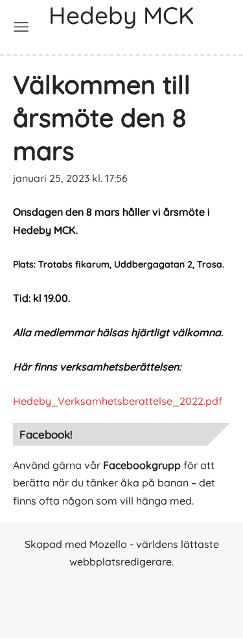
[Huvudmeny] (21, 27)
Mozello (108, 544)
